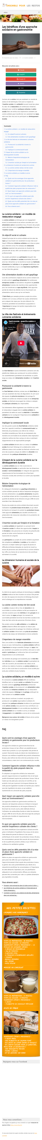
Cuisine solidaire (28, 58)
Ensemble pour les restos (11, 58)
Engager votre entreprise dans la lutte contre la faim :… (21, 885)
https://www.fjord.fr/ (16, 1125)
